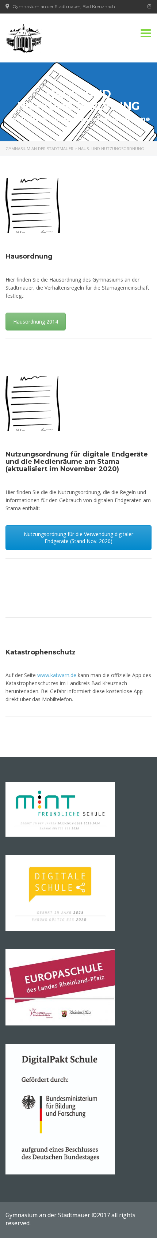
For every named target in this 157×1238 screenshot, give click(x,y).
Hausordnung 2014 (35, 321)
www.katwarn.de (56, 675)
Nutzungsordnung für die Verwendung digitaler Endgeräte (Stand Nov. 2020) (78, 538)
